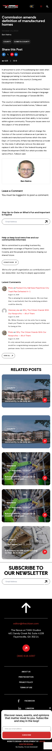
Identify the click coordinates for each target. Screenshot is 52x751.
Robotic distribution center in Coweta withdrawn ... (20, 477)
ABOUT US (26, 672)
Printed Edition (26, 677)
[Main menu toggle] (41, 6)
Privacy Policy (26, 682)
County (7, 42)
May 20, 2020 (24, 470)
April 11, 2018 (24, 544)
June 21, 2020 (24, 392)
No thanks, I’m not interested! (27, 747)
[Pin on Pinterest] (12, 54)
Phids (10, 288)
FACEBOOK (30, 701)
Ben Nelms (6, 34)
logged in (21, 195)
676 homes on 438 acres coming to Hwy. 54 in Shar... (21, 551)
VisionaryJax (13, 310)
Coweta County (21, 42)
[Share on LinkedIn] (16, 54)
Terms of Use (26, 687)
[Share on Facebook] (4, 54)
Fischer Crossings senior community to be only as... (18, 399)
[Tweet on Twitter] (8, 54)
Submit (46, 222)
